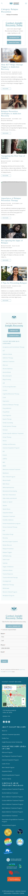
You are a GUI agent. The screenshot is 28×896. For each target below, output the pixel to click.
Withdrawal (6, 588)
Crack (4, 397)
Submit (4, 661)
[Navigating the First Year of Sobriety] (14, 146)
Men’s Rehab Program (8, 767)
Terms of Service (8, 671)
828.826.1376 (6, 716)
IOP (4, 451)
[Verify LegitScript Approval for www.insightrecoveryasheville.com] (20, 834)
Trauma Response (8, 574)
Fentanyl (5, 430)
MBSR (4, 466)
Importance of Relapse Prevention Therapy (11, 199)
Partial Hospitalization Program (11, 775)
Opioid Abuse (6, 509)
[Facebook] (4, 722)
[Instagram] (6, 722)
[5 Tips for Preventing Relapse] (14, 273)
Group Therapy (7, 437)
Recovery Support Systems (10, 541)
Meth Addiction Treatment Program (12, 808)
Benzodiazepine (7, 376)
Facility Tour (5, 738)
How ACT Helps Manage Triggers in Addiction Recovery (12, 67)
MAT (4, 462)
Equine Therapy (7, 419)
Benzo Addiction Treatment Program (12, 797)
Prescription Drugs (8, 534)
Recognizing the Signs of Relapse (12, 241)
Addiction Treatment (8, 361)
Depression (6, 401)
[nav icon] (26, 3)
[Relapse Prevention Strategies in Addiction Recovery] (14, 102)
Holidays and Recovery (9, 444)
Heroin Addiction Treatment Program (12, 804)
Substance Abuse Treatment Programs (13, 789)
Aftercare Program (7, 752)
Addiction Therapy (7, 247)
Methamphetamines (8, 487)
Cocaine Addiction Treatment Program (13, 800)
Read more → (6, 88)
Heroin (5, 441)
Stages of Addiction (8, 567)
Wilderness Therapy (8, 585)
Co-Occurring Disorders (9, 387)
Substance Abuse (7, 570)
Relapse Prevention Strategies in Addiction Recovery (11, 113)
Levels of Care (6, 764)
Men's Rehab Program (9, 477)
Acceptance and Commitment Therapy (12, 73)
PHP (4, 531)
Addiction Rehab (7, 354)
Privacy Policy (15, 893)
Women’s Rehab (6, 779)
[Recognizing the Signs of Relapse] (14, 231)
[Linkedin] (9, 722)
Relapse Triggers (7, 552)
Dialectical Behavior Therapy (11, 405)
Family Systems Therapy (9, 426)
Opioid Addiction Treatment (10, 815)
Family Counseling (8, 423)
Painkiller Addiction (8, 520)
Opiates (5, 505)
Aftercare (5, 365)
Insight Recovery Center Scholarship (12, 742)
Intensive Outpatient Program (11, 448)
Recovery (4, 162)
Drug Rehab (6, 412)
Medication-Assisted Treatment (11, 469)
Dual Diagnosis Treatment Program (12, 756)
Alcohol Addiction (8, 369)
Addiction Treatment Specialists (11, 734)
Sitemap (22, 893)
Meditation (6, 473)
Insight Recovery (6, 72)
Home (2, 14)
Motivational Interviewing (10, 491)
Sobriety (5, 563)
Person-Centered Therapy (10, 527)
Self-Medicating (7, 556)
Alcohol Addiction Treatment (10, 793)
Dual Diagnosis (7, 415)
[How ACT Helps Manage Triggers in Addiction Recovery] (14, 55)
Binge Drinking (7, 379)
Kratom (5, 455)
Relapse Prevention (7, 120)
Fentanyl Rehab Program (9, 825)
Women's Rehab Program (10, 592)
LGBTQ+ (5, 459)
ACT (4, 350)
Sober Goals (6, 559)
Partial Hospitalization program (11, 523)
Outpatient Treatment (9, 516)
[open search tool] (2, 3)
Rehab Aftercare (7, 545)
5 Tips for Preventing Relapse (14, 283)
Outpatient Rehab (8, 512)
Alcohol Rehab (7, 372)
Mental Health (7, 480)
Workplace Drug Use (8, 595)
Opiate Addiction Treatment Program (12, 812)
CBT (4, 383)
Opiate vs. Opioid (7, 502)
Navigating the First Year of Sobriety (13, 157)
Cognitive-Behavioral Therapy (11, 394)
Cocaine (5, 390)
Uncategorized (7, 581)
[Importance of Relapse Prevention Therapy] (14, 189)
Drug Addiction (7, 408)
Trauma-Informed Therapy (10, 577)
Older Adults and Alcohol (10, 498)
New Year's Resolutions (9, 495)
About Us (4, 731)
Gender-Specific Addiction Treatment (13, 433)
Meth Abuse (6, 484)
